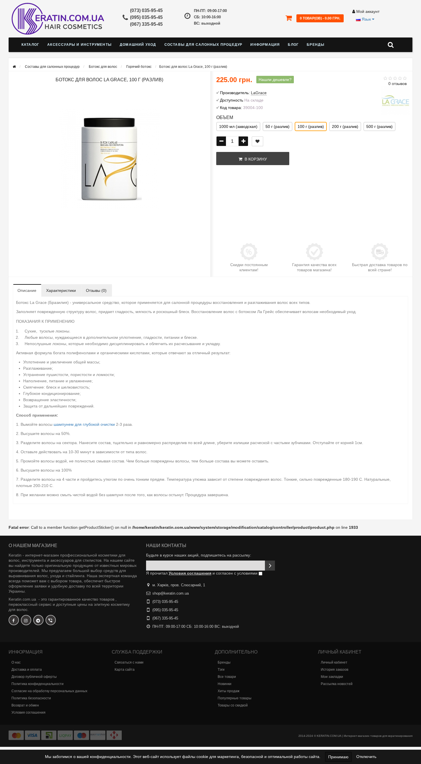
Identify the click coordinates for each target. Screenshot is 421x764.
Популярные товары (234, 698)
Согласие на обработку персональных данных (49, 691)
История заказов (334, 670)
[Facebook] (14, 620)
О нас (16, 662)
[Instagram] (26, 620)
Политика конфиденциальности (37, 684)
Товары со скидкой (233, 705)
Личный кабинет (334, 662)
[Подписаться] (270, 566)
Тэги (221, 670)
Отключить (366, 756)
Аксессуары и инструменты (79, 45)
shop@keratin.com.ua (170, 593)
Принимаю (338, 757)
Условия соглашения (28, 712)
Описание (26, 290)
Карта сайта (125, 670)
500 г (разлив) (379, 126)
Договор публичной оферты (34, 677)
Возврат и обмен (25, 705)
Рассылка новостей (337, 684)
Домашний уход (138, 45)
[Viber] (51, 620)
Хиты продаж (228, 691)
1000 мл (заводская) (238, 126)
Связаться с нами (129, 662)
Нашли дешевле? (275, 79)
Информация (265, 45)
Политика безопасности (31, 698)
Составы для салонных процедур (203, 45)
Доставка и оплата (26, 670)
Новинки (224, 684)
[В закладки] (257, 141)
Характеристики (61, 290)
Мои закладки (332, 677)
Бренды (315, 45)
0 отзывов (397, 83)
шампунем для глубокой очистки (84, 424)
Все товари (227, 677)
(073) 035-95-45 (146, 10)
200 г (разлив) (345, 126)
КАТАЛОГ (30, 45)
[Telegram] (38, 620)
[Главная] (14, 66)
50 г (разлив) (277, 126)
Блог (293, 45)
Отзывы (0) (96, 290)
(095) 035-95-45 (146, 17)
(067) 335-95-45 (146, 24)
